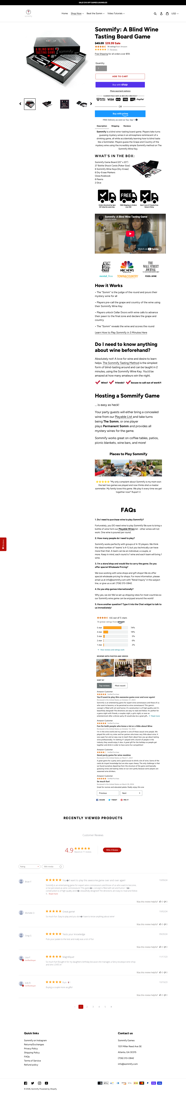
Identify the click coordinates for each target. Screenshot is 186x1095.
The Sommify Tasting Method (121, 363)
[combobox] (29, 866)
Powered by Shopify (48, 1089)
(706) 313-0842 (126, 1058)
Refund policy (31, 1064)
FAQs (27, 1056)
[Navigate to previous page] (74, 1007)
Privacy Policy (31, 1048)
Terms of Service (32, 1060)
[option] (28, 104)
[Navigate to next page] (111, 1007)
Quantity (100, 63)
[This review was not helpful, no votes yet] (165, 901)
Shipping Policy (32, 1052)
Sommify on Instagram (35, 1040)
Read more (53, 894)
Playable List (123, 417)
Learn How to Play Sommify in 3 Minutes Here (121, 332)
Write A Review (112, 850)
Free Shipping (101, 54)
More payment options (120, 91)
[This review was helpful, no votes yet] (160, 901)
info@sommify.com (128, 1064)
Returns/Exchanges (34, 1044)
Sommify (35, 1089)
